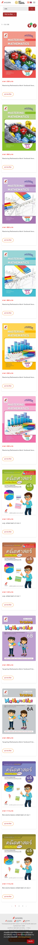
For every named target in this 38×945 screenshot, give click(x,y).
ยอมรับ (30, 941)
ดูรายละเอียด (7, 94)
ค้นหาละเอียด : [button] (9, 14)
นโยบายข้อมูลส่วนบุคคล (24, 937)
